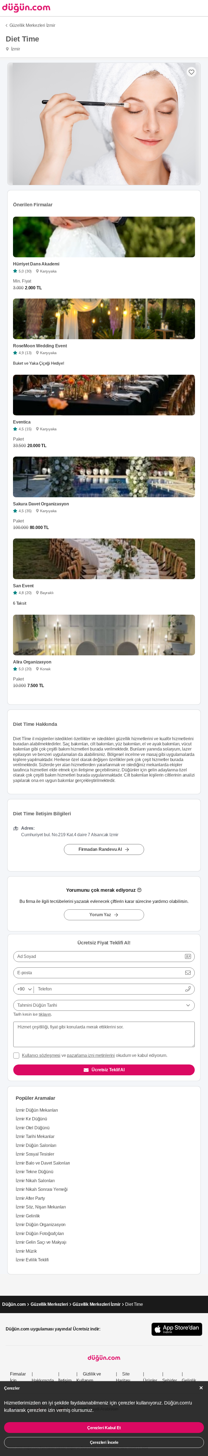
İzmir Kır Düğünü (31, 1119)
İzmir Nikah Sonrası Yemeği (42, 1189)
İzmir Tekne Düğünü (34, 1171)
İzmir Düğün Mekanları (37, 1110)
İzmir (15, 49)
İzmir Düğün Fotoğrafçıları (40, 1233)
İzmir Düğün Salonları (36, 1145)
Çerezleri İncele (104, 1442)
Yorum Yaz (100, 914)
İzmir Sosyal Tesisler (35, 1154)
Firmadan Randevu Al (100, 849)
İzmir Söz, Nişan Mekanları (41, 1207)
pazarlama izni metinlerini (91, 1055)
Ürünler (150, 1380)
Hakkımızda (43, 1380)
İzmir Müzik (26, 1251)
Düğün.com (14, 1304)
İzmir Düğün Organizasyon (41, 1224)
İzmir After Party (30, 1198)
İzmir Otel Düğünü (33, 1127)
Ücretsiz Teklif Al (108, 1069)
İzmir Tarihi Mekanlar (35, 1136)
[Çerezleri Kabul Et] (201, 1387)
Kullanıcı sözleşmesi (41, 1055)
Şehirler (169, 1380)
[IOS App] (176, 1329)
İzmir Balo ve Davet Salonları (43, 1163)
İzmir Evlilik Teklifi (32, 1260)
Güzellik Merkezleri (49, 1304)
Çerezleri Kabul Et (104, 1427)
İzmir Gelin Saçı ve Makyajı (41, 1242)
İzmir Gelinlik (28, 1216)
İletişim (64, 1380)
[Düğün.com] (25, 8)
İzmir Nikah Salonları (35, 1180)
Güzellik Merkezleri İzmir (32, 25)
